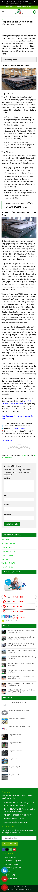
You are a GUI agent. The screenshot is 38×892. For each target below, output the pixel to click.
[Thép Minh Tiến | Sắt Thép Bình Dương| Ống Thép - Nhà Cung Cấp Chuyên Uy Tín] (19, 12)
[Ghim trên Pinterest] (24, 447)
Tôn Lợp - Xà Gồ (7, 567)
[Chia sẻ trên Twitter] (17, 447)
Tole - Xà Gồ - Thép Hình (12, 861)
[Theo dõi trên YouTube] (14, 849)
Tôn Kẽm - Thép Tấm (9, 563)
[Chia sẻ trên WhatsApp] (10, 447)
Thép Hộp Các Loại (8, 551)
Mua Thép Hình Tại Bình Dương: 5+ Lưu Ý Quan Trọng (21, 664)
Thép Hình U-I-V (7, 548)
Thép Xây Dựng (7, 555)
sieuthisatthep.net (24, 889)
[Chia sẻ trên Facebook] (13, 447)
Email (6, 505)
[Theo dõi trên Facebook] (3, 849)
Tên (5, 495)
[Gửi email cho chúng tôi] (7, 849)
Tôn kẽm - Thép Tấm (11, 878)
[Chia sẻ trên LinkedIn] (28, 447)
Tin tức (4, 19)
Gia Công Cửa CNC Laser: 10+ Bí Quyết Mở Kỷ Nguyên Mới (21, 678)
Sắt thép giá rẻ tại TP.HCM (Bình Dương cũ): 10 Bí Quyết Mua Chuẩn (21, 645)
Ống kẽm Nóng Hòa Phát (12, 868)
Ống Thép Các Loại (8, 544)
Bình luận (7, 478)
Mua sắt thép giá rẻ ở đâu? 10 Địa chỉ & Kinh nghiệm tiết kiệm (21, 631)
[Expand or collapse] (34, 59)
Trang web (7, 514)
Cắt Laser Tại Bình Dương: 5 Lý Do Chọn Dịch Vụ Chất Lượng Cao (21, 691)
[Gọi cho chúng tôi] (10, 849)
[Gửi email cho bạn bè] (20, 447)
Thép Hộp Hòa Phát (11, 864)
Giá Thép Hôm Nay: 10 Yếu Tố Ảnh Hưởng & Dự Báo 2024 (22, 651)
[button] (3, 12)
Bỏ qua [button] (30, 4)
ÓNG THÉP (5, 540)
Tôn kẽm (5, 559)
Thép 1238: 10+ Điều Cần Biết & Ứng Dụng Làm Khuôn (22, 658)
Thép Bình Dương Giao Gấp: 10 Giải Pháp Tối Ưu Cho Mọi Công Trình (21, 638)
